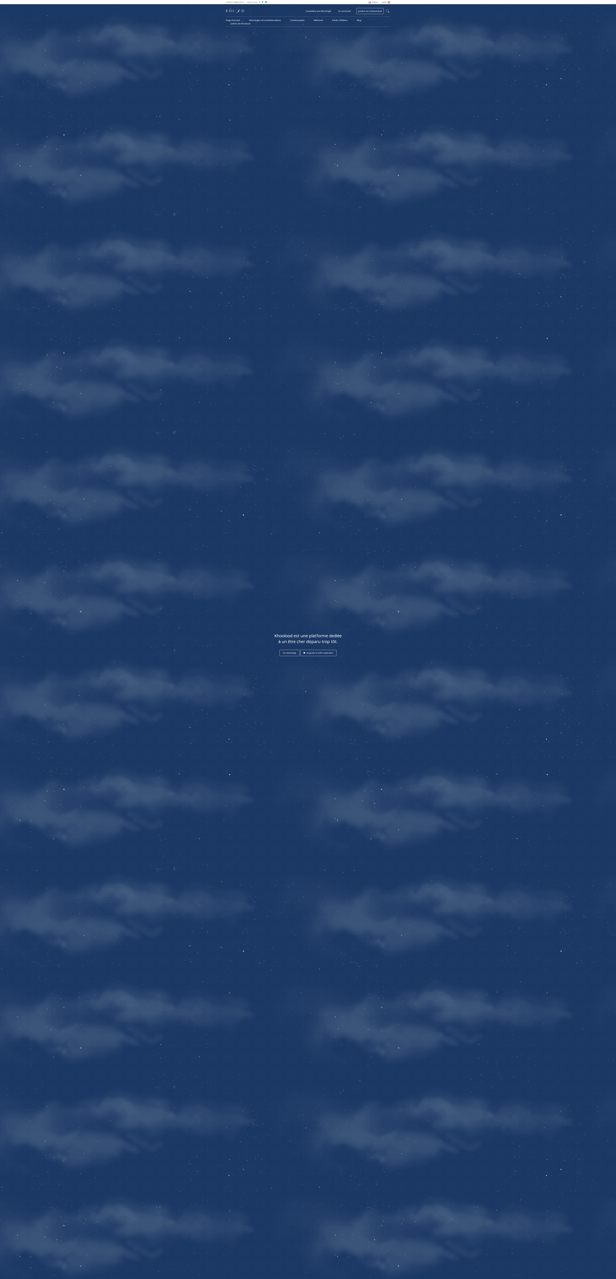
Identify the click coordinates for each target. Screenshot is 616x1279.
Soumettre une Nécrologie (318, 11)
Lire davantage (289, 653)
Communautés (297, 20)
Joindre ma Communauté (370, 11)
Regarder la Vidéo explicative (319, 653)
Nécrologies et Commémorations (265, 20)
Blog (359, 20)
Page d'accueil (233, 20)
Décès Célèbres (340, 20)
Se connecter (344, 11)
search (387, 11)
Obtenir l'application (235, 2)
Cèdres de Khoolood (240, 23)
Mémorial (318, 20)
